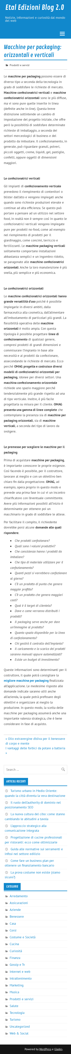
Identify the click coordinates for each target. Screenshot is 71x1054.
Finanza (15, 958)
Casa (13, 923)
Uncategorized (20, 1026)
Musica (14, 992)
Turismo (15, 1019)
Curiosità (16, 951)
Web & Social (19, 1033)
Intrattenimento (21, 978)
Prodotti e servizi (20, 65)
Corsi (13, 930)
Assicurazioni (19, 903)
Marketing (16, 985)
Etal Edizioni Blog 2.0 (34, 7)
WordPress (45, 1049)
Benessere (17, 916)
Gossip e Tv (17, 965)
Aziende (15, 910)
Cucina (14, 944)
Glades (58, 1049)
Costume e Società (22, 937)
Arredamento (19, 896)
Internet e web (20, 972)
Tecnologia (17, 1013)
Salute (14, 1006)
